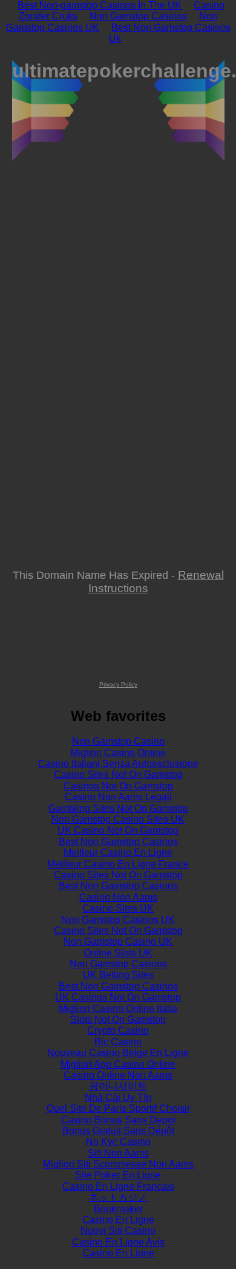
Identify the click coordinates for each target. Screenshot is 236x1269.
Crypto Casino (118, 1030)
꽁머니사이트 (118, 1086)
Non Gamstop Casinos (138, 16)
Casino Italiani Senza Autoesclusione (118, 763)
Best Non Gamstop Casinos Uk (170, 33)
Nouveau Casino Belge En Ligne (118, 1053)
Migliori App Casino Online (118, 1064)
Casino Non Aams (118, 897)
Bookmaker (118, 1209)
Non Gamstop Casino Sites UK (118, 819)
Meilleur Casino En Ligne (118, 852)
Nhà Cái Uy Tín (118, 1097)
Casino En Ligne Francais (118, 1186)
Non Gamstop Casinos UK (118, 920)
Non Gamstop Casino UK (118, 941)
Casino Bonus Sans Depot (118, 1120)
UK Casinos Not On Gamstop (118, 997)
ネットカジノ (118, 1197)
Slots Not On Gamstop (118, 1019)
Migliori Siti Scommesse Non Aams (118, 1164)
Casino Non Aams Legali (118, 797)
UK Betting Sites (118, 975)
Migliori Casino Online (118, 753)
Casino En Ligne (118, 1220)
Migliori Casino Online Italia (118, 1008)
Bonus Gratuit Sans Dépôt (118, 1131)
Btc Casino (118, 1042)
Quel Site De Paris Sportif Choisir (118, 1108)
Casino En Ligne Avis (118, 1242)
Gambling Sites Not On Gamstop (118, 808)
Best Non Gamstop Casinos (118, 842)
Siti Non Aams (118, 1153)
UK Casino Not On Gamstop (118, 830)
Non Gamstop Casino (118, 741)
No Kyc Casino (118, 1142)
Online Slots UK (118, 953)
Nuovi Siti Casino (118, 1230)
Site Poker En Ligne (118, 1175)
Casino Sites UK (118, 908)
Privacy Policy (118, 684)
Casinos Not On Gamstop (118, 786)
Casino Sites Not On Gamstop (118, 774)
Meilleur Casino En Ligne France (118, 864)
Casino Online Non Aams (118, 1075)
